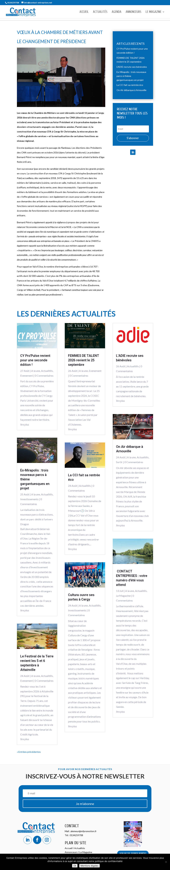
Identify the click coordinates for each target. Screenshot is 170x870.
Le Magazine (153, 12)
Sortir (119, 462)
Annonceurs (133, 12)
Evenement (26, 375)
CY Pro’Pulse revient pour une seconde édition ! (35, 360)
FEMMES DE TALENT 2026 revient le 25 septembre (83, 360)
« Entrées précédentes (29, 751)
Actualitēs (47, 370)
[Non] (166, 862)
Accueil (84, 12)
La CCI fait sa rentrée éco (130, 85)
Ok (74, 865)
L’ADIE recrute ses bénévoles (132, 66)
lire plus (24, 424)
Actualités (100, 12)
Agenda (116, 12)
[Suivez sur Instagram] (47, 840)
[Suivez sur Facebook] (37, 840)
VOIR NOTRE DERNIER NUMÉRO (133, 853)
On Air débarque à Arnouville (131, 90)
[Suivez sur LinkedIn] (132, 152)
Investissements (29, 499)
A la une (35, 370)
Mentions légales (89, 865)
